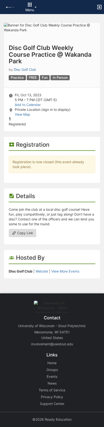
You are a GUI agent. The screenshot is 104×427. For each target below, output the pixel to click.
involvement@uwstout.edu (52, 344)
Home (52, 363)
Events (52, 376)
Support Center (52, 404)
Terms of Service (52, 390)
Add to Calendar (28, 105)
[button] (10, 7)
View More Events (65, 271)
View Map (22, 114)
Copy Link (24, 233)
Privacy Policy (52, 397)
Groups (52, 370)
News (52, 383)
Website (42, 271)
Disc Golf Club (25, 69)
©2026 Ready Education (52, 419)
